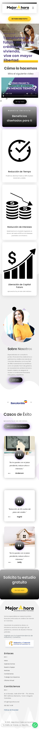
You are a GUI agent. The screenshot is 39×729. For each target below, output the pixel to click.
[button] (8, 402)
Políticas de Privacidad (11, 710)
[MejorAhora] (17, 7)
